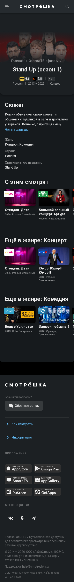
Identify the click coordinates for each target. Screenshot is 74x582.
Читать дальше (17, 130)
